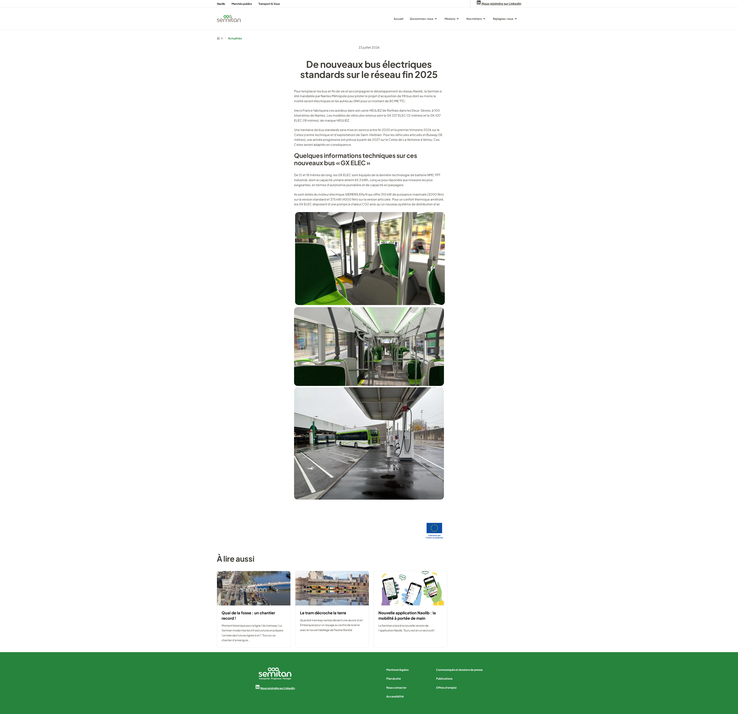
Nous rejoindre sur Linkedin (277, 688)
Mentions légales (397, 669)
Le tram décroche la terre (323, 612)
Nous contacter (396, 687)
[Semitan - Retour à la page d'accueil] (229, 19)
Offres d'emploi (446, 687)
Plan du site (393, 678)
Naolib (221, 3)
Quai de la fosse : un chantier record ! (248, 615)
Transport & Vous (269, 3)
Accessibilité (395, 696)
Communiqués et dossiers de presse (459, 669)
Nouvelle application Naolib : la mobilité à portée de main (407, 615)
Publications (444, 678)
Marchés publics (242, 3)
